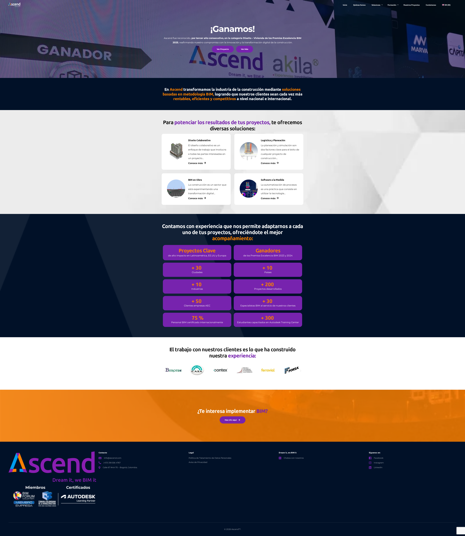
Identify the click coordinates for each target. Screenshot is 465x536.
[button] (164, 370)
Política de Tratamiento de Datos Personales (210, 458)
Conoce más (195, 163)
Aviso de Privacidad (198, 462)
